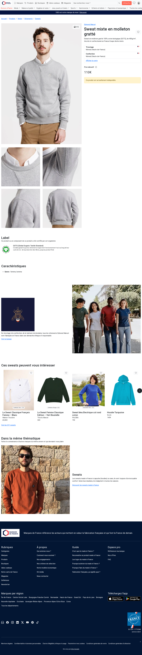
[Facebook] (7, 623)
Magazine (67, 3)
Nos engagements (43, 559)
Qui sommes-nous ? (44, 551)
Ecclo (109, 415)
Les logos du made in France (82, 559)
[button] (76, 643)
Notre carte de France (9, 572)
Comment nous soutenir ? (46, 555)
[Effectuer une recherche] (119, 3)
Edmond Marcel (90, 25)
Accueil (4, 19)
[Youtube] (27, 623)
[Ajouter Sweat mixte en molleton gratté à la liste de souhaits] (138, 32)
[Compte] (139, 3)
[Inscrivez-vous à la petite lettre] (2, 623)
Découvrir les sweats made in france (85, 485)
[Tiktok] (37, 623)
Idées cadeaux (54, 3)
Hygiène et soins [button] (42, 8)
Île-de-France (6, 597)
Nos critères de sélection (46, 564)
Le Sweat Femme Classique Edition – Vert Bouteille (50, 413)
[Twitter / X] (22, 623)
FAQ (109, 559)
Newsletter (5, 584)
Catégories (5, 551)
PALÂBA (75, 418)
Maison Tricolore (8, 418)
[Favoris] (134, 3)
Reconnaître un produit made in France (86, 555)
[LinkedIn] (17, 623)
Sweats (38, 19)
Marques (20, 3)
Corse (68, 602)
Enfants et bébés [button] (98, 8)
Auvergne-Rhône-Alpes (33, 602)
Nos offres (112, 555)
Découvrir (83, 12)
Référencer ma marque (116, 551)
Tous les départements (9, 606)
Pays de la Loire (88, 597)
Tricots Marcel (42, 418)
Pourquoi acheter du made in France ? (86, 564)
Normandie (54, 597)
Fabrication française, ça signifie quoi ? (86, 572)
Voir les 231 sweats (8, 425)
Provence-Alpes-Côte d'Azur (54, 602)
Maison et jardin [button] (27, 8)
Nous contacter (42, 576)
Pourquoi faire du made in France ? (84, 568)
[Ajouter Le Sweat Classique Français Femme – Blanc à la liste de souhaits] (31, 373)
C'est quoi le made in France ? (83, 551)
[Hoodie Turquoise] (123, 390)
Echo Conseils (75, 649)
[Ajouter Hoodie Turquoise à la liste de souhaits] (136, 373)
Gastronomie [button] (84, 8)
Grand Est (77, 597)
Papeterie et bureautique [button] (117, 8)
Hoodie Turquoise (115, 412)
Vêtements (28, 19)
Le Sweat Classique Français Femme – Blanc (16, 413)
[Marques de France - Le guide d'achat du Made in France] (6, 3)
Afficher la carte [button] (92, 61)
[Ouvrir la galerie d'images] (41, 84)
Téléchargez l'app (118, 593)
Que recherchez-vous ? (81, 3)
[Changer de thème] (140, 641)
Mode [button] (16, 8)
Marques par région (12, 593)
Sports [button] (73, 8)
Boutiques (41, 3)
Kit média (40, 572)
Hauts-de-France (66, 597)
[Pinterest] (32, 623)
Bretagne (99, 597)
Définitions (5, 580)
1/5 (77, 27)
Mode (20, 19)
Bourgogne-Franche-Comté (39, 597)
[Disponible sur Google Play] (133, 598)
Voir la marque (6, 339)
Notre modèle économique (46, 568)
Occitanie (20, 602)
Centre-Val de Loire (20, 597)
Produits (30, 3)
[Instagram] (12, 623)
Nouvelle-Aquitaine (8, 602)
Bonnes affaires (6, 8)
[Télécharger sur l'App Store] (115, 598)
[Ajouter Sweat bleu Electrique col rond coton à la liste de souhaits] (101, 373)
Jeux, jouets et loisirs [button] (60, 8)
